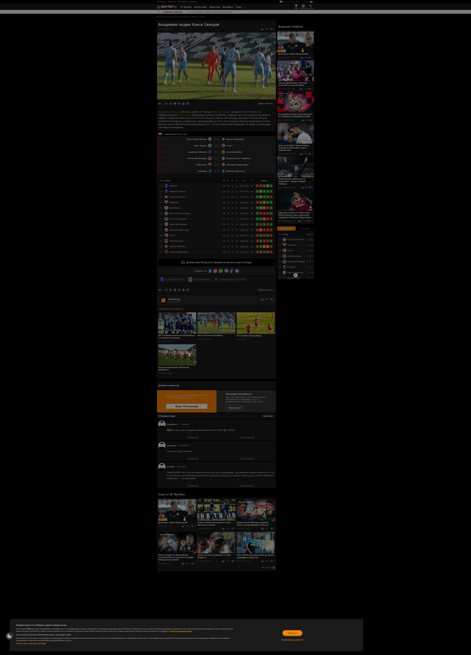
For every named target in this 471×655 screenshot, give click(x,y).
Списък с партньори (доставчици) (31, 643)
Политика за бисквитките (181, 631)
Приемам (292, 633)
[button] (9, 636)
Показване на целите (292, 639)
